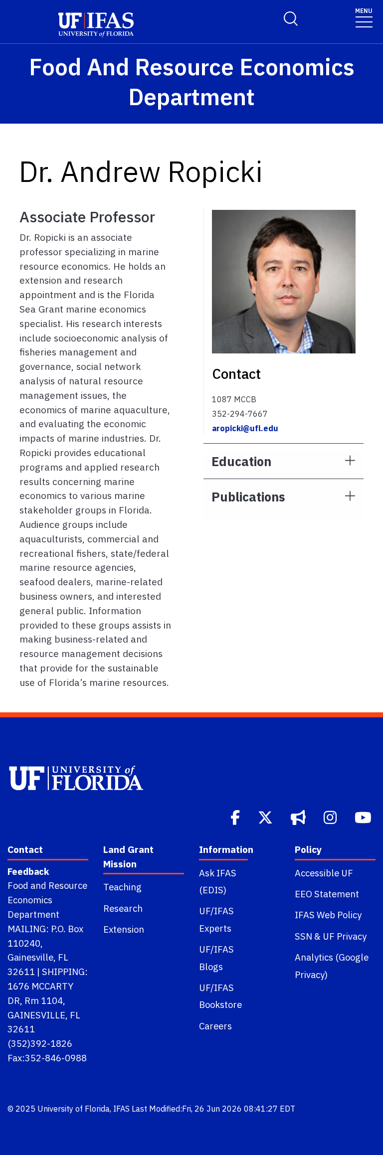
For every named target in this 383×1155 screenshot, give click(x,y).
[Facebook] (236, 817)
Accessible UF (324, 873)
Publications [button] (248, 497)
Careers (215, 1026)
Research (123, 908)
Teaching (122, 887)
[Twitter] (266, 817)
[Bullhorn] (299, 817)
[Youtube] (364, 817)
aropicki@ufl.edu (245, 428)
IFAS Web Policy (328, 915)
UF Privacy (345, 936)
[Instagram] (331, 817)
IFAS (121, 1109)
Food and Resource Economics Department (47, 899)
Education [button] (241, 461)
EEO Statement (327, 894)
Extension (123, 929)
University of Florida (73, 1109)
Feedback (28, 871)
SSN (303, 936)
